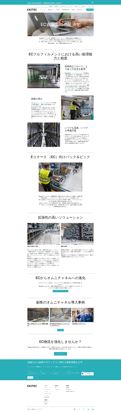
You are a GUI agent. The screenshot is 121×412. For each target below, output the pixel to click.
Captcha (83, 371)
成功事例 (73, 9)
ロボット (69, 88)
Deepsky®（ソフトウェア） (38, 103)
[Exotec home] (32, 10)
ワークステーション (77, 73)
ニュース (70, 6)
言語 (41, 371)
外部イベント (77, 6)
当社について (46, 401)
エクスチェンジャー (47, 393)
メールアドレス (30, 371)
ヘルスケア (57, 389)
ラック (75, 88)
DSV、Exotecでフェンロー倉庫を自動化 (37, 324)
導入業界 (57, 9)
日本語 (89, 6)
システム (45, 385)
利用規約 (33, 409)
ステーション (46, 389)
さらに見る (60, 330)
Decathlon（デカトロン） (79, 323)
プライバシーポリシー (39, 409)
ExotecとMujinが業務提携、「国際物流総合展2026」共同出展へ (44, 3)
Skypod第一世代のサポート (70, 391)
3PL (55, 387)
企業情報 (50, 6)
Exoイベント (84, 6)
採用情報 (56, 6)
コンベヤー (46, 391)
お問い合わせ (90, 9)
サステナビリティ (63, 6)
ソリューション (42, 9)
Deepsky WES (46, 397)
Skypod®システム (51, 9)
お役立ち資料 (79, 9)
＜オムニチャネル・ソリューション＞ (60, 291)
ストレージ (46, 395)
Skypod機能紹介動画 (65, 9)
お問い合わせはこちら (60, 353)
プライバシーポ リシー (72, 372)
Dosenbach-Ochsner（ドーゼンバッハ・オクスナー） (60, 324)
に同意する (73, 373)
